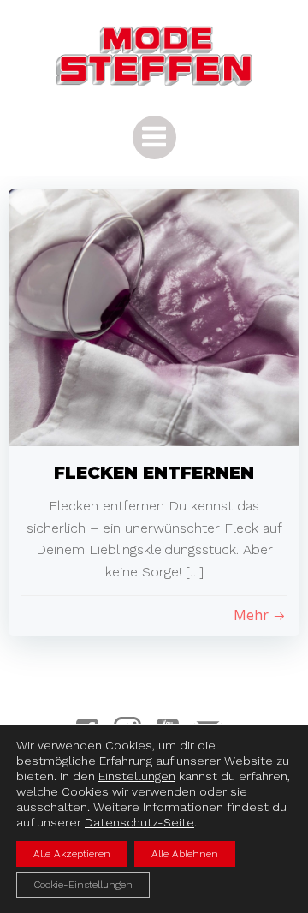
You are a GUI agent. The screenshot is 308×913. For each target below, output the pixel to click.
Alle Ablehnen (184, 854)
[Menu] (154, 137)
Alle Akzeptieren (71, 854)
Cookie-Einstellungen (83, 885)
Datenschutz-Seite (139, 822)
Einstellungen (136, 776)
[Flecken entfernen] (154, 316)
